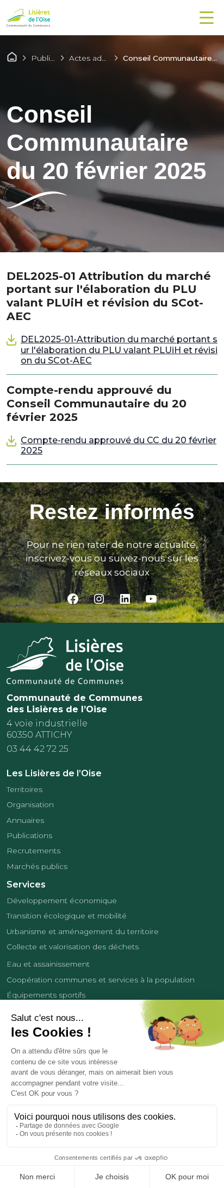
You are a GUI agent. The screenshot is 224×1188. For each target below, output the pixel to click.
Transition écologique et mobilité (67, 915)
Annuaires (25, 820)
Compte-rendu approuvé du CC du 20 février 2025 (118, 445)
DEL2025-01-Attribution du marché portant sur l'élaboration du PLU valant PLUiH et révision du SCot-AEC (119, 349)
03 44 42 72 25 (38, 749)
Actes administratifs (104, 58)
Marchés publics (37, 866)
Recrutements (33, 850)
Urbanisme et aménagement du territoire (83, 931)
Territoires (24, 789)
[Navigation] (206, 17)
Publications (54, 58)
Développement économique (62, 900)
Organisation (30, 804)
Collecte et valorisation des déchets (73, 946)
